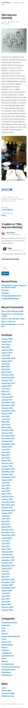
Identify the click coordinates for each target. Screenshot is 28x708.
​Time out (11, 321)
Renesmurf (6, 314)
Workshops (6, 672)
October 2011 (7, 563)
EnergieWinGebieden (10, 299)
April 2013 (5, 524)
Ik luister (5, 290)
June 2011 (5, 574)
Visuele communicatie (10, 667)
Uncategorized (7, 664)
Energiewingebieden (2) (11, 296)
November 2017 (8, 378)
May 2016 (5, 422)
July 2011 (5, 571)
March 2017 (6, 394)
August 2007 (6, 591)
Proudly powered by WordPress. (16, 704)
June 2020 (5, 344)
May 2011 (5, 577)
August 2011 (6, 568)
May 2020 (5, 347)
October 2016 (7, 408)
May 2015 (5, 455)
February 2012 (7, 552)
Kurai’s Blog (5, 2)
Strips (10, 199)
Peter (3, 319)
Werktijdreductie (8, 670)
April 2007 (5, 602)
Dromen (4, 634)
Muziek (4, 647)
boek (3, 628)
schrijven (5, 650)
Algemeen (5, 199)
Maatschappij (7, 645)
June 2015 (5, 452)
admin (4, 21)
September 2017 (8, 383)
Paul (3, 311)
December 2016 (8, 403)
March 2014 (6, 494)
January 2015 (7, 466)
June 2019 (5, 356)
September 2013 (8, 510)
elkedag (5, 201)
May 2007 (5, 599)
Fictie (3, 639)
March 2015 (6, 461)
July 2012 (5, 541)
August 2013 (6, 513)
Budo (3, 631)
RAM (15, 92)
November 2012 (8, 533)
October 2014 (7, 474)
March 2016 (6, 427)
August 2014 (6, 480)
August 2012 (6, 538)
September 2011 (8, 566)
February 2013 (7, 530)
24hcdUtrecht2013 (9, 623)
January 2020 (7, 350)
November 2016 (8, 405)
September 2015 (8, 444)
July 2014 (5, 483)
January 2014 (7, 499)
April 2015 (5, 458)
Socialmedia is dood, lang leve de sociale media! (13, 286)
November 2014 (8, 472)
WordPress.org (7, 696)
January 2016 (7, 433)
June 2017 (5, 389)
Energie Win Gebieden (10, 636)
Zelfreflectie (20, 199)
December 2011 (7, 557)
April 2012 (5, 546)
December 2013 (8, 502)
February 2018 (7, 375)
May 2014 (5, 488)
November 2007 (8, 582)
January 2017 (7, 400)
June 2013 (5, 519)
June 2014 (5, 485)
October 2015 (7, 441)
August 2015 (6, 447)
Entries (6, 691)
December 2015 (8, 436)
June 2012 (5, 544)
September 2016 (8, 411)
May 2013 (5, 521)
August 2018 (6, 361)
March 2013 (6, 527)
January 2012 (7, 555)
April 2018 (5, 369)
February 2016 (7, 430)
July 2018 (5, 364)
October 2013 (7, 508)
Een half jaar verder (16, 311)
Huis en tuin (6, 642)
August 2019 (6, 353)
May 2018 (5, 367)
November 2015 (8, 438)
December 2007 (8, 579)
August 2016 (6, 414)
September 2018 (8, 358)
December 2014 (8, 469)
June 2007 (5, 596)
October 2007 (7, 585)
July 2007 (5, 593)
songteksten (6, 653)
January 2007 (7, 610)
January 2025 (7, 339)
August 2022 (6, 342)
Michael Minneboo (9, 324)
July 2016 (5, 416)
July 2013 (5, 516)
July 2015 (5, 450)
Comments (7, 693)
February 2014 (7, 497)
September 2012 (8, 535)
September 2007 (8, 588)
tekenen (14, 199)
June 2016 (5, 419)
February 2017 (7, 397)
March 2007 (6, 604)
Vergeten (5, 293)
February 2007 (7, 607)
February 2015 (7, 463)
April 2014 (5, 491)
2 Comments (6, 23)
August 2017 (6, 386)
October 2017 (7, 380)
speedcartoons (7, 656)
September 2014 (8, 477)
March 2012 (6, 549)
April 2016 (5, 425)
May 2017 (5, 391)
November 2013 (8, 505)
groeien (10, 201)
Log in (3, 688)
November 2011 (7, 560)
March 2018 (6, 372)
